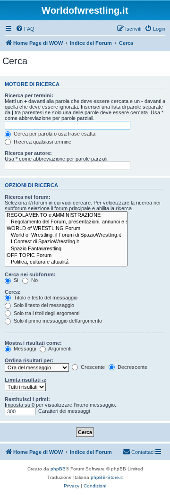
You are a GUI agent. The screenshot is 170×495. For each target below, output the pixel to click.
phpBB (58, 468)
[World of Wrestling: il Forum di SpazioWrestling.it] (66, 235)
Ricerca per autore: (28, 153)
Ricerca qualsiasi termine (41, 142)
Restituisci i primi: (27, 399)
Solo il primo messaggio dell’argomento (57, 321)
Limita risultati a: (26, 380)
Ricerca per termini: (29, 95)
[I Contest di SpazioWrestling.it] (66, 242)
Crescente (92, 367)
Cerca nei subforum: (30, 274)
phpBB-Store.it (107, 477)
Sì (15, 280)
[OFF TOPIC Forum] (66, 255)
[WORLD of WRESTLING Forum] (66, 228)
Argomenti (59, 348)
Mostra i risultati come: (33, 343)
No (34, 280)
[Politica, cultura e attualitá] (66, 262)
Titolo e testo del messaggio (44, 297)
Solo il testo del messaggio (43, 305)
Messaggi (24, 348)
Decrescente (131, 367)
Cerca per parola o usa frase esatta (53, 134)
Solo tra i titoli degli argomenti (45, 313)
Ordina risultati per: (29, 360)
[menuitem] (25, 28)
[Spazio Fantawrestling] (66, 249)
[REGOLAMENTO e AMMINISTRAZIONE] (66, 215)
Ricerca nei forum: (28, 197)
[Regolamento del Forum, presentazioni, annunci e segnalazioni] (66, 222)
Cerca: (13, 292)
